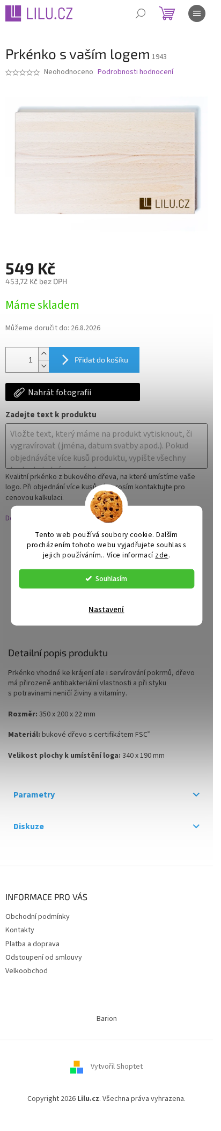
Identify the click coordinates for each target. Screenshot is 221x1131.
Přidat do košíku (101, 359)
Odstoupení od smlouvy (43, 957)
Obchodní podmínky (37, 916)
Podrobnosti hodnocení (135, 72)
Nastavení (106, 609)
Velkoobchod (26, 971)
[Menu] (197, 13)
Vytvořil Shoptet (117, 1066)
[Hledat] (140, 13)
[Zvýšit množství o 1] (43, 353)
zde (161, 554)
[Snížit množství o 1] (43, 366)
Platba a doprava (32, 944)
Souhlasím (111, 578)
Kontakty (19, 930)
